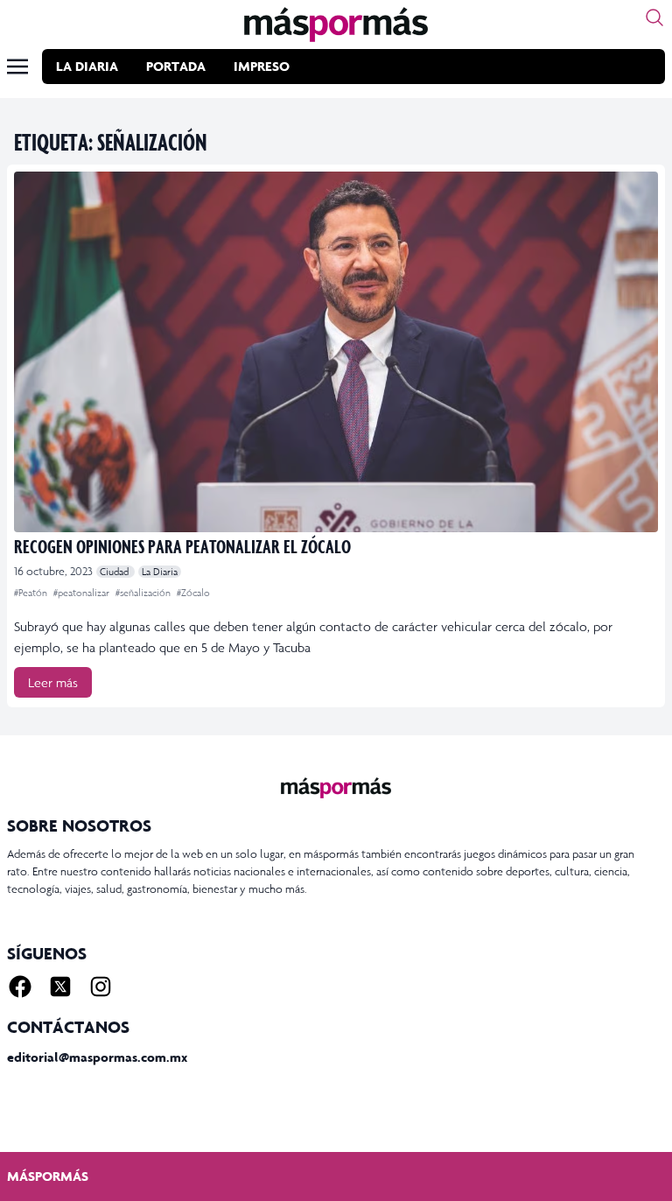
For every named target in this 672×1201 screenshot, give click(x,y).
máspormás (47, 1176)
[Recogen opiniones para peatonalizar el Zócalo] (336, 352)
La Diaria (87, 66)
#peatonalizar (82, 592)
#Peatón (32, 592)
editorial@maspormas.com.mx (97, 1057)
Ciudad (115, 571)
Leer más (53, 682)
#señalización (144, 592)
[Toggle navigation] (17, 66)
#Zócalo (193, 592)
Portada (176, 66)
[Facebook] (20, 986)
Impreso (262, 66)
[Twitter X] (60, 986)
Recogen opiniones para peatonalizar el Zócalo (182, 546)
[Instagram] (101, 986)
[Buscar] (654, 17)
